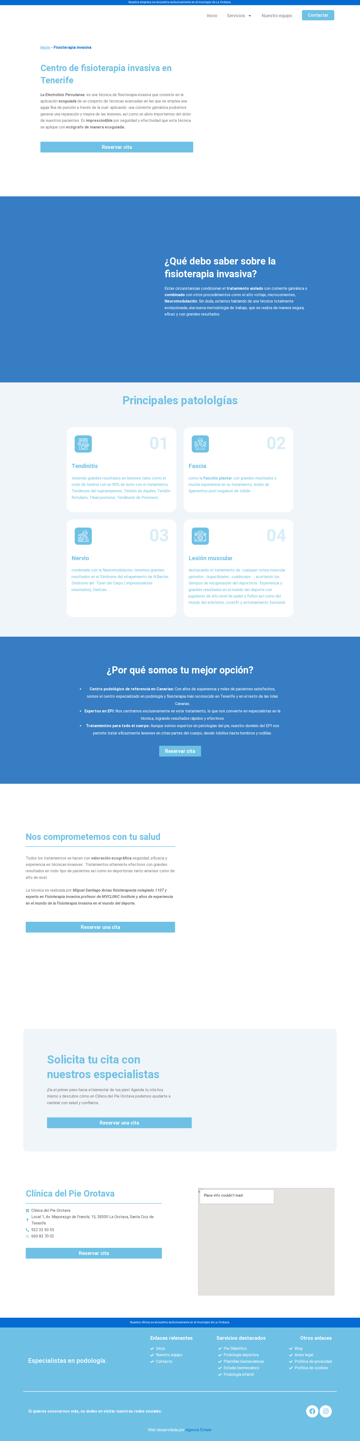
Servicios (236, 15)
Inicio (212, 15)
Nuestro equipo (277, 15)
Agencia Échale (198, 1430)
